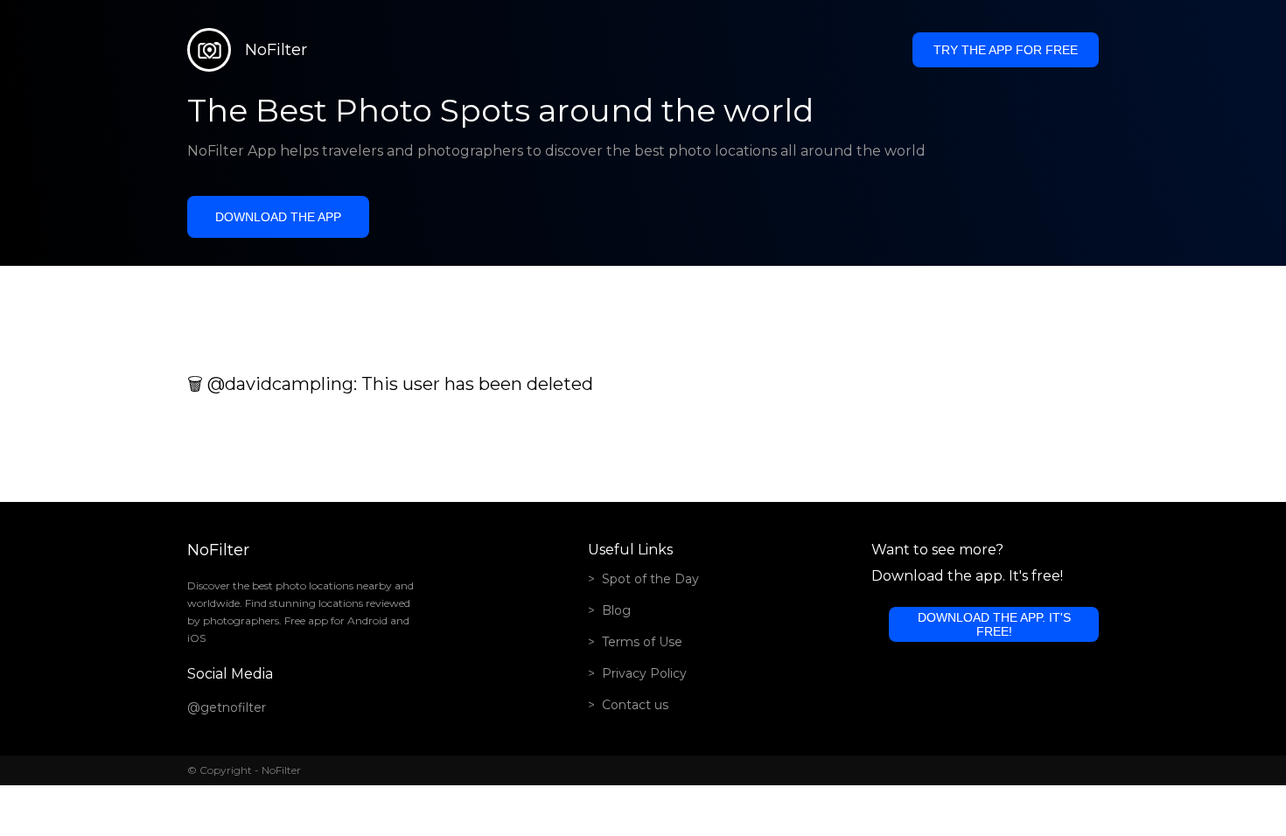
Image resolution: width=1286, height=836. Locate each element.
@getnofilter (226, 707)
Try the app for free (1005, 50)
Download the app (278, 217)
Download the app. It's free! (994, 624)
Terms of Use (642, 642)
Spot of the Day (650, 579)
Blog (616, 610)
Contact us (635, 705)
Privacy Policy (644, 673)
